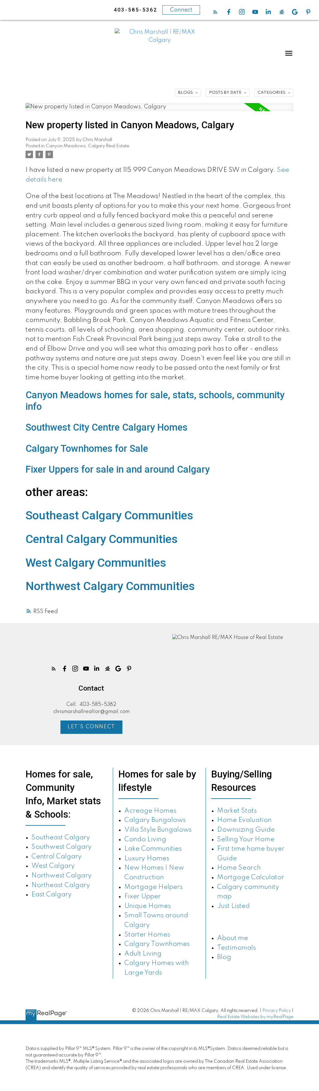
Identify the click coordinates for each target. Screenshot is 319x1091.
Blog (224, 957)
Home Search (239, 868)
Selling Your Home (245, 839)
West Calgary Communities (96, 562)
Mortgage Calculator (250, 877)
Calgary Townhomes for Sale (87, 448)
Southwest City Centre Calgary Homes (107, 427)
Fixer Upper (142, 896)
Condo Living (145, 839)
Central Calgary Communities (102, 539)
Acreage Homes (150, 811)
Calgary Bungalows (155, 820)
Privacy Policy (276, 1010)
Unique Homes (147, 906)
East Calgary (51, 894)
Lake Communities (153, 849)
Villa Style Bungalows (158, 830)
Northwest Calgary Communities (110, 586)
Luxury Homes (146, 858)
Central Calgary (56, 856)
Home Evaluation (244, 820)
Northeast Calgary (60, 885)
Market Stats (237, 811)
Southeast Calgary (60, 837)
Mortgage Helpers (153, 887)
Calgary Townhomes (157, 944)
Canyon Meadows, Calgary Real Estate (87, 146)
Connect (181, 10)
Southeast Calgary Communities (109, 515)
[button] (215, 12)
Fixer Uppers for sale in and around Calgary (118, 469)
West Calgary (53, 866)
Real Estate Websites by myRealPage (255, 1017)
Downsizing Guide (246, 830)
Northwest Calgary (61, 875)
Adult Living (142, 954)
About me (232, 938)
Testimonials (236, 948)
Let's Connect (91, 727)
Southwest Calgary (61, 847)
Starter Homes (147, 935)
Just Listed (233, 906)
